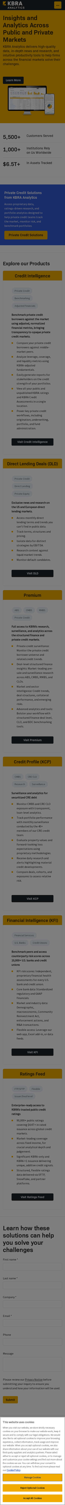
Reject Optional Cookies (32, 1487)
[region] (32, 1461)
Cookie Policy (13, 1470)
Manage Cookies (32, 1477)
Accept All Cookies (32, 1498)
